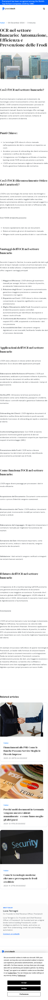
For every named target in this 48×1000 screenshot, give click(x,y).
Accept (24, 983)
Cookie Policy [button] (12, 973)
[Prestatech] (9, 9)
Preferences (24, 994)
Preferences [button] (21, 975)
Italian (2, 23)
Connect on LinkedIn (11, 934)
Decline (24, 988)
